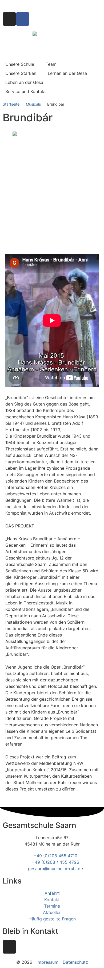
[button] (23, 64)
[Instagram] (9, 19)
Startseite (11, 104)
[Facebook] (22, 19)
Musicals (33, 104)
